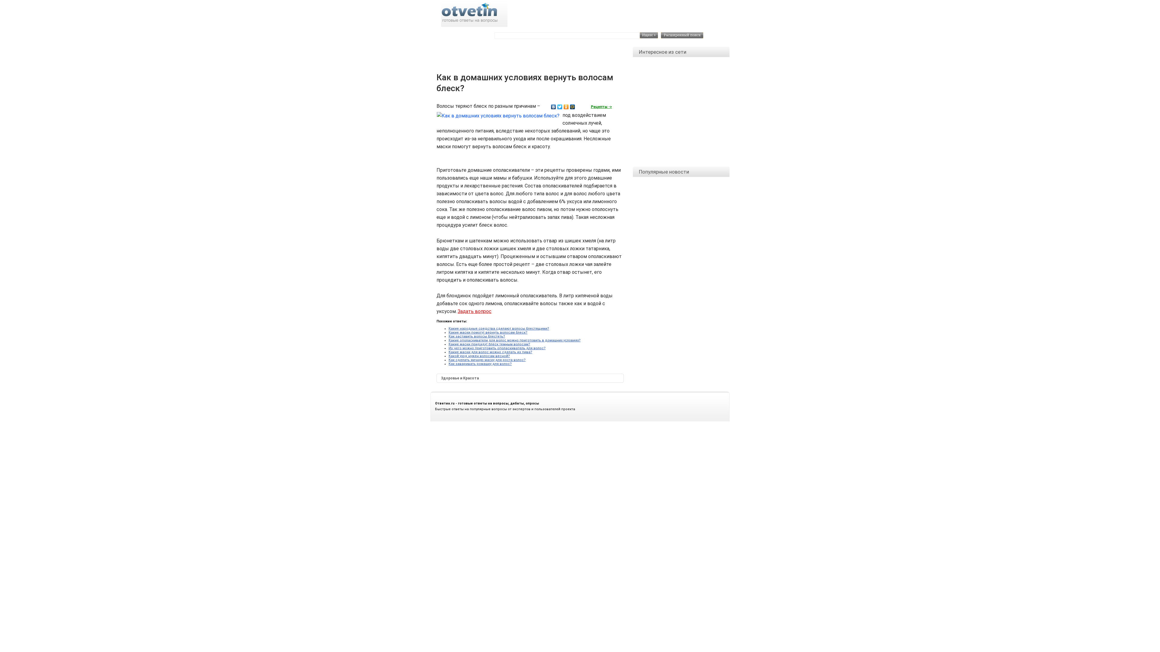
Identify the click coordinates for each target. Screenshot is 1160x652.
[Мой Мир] (572, 107)
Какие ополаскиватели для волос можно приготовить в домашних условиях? (515, 340)
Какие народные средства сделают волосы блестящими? (499, 329)
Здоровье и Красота (460, 378)
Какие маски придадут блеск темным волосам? (489, 344)
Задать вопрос (474, 311)
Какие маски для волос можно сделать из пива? (490, 352)
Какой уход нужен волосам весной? (479, 356)
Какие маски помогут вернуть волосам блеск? (488, 332)
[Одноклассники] (566, 107)
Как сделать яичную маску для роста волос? (487, 360)
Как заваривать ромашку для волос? (480, 364)
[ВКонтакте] (553, 107)
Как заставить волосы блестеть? (477, 336)
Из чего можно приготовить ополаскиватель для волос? (497, 348)
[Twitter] (560, 107)
